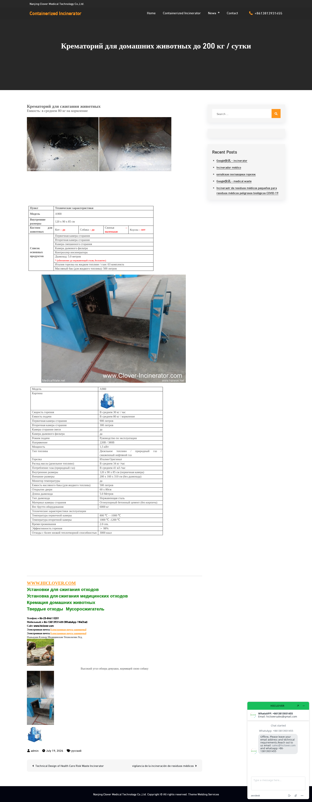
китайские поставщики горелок (236, 174)
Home (151, 12)
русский (76, 750)
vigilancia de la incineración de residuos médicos (163, 765)
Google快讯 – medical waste (234, 181)
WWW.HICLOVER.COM (51, 583)
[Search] (276, 113)
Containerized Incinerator (56, 12)
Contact (232, 12)
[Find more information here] (278, 750)
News (212, 12)
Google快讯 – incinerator (231, 160)
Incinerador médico (228, 167)
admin (35, 750)
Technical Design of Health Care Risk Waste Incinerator (69, 765)
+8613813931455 (268, 12)
